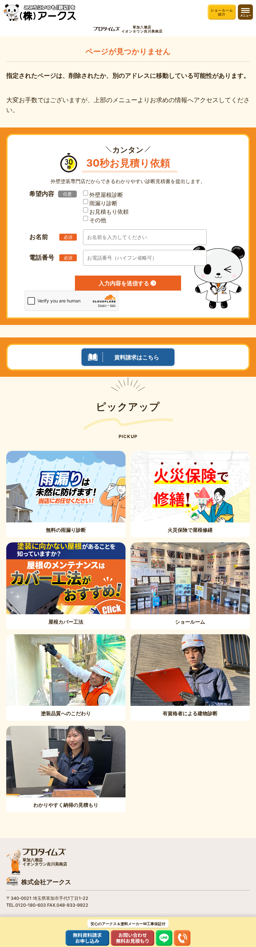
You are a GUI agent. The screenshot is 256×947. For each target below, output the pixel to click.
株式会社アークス (46, 882)
